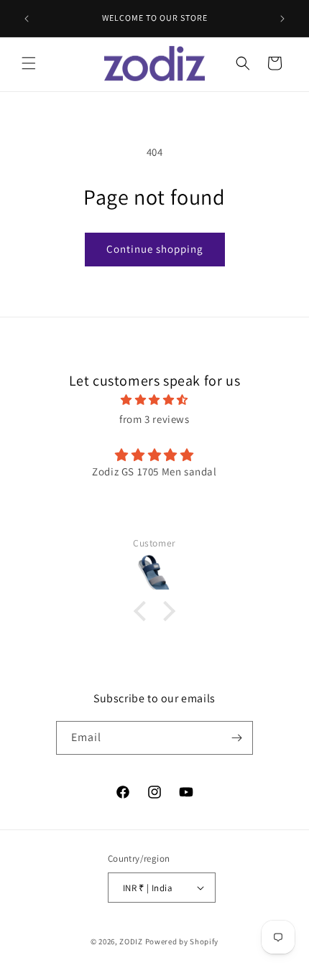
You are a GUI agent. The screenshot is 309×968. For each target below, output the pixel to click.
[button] (29, 63)
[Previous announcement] (26, 18)
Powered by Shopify (182, 941)
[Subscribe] (236, 738)
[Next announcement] (282, 18)
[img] (154, 399)
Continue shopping (154, 249)
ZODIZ (131, 941)
